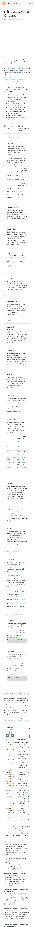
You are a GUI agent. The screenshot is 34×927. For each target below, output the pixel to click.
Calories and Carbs (10, 80)
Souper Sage (12, 3)
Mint (8, 128)
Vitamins (11, 82)
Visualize (27, 84)
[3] (16, 571)
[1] (7, 73)
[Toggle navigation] (30, 3)
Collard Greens (23, 130)
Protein (21, 80)
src (11, 128)
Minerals (19, 82)
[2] (15, 571)
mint (7, 70)
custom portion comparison (13, 705)
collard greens (18, 70)
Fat (5, 82)
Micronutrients (9, 84)
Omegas (19, 84)
